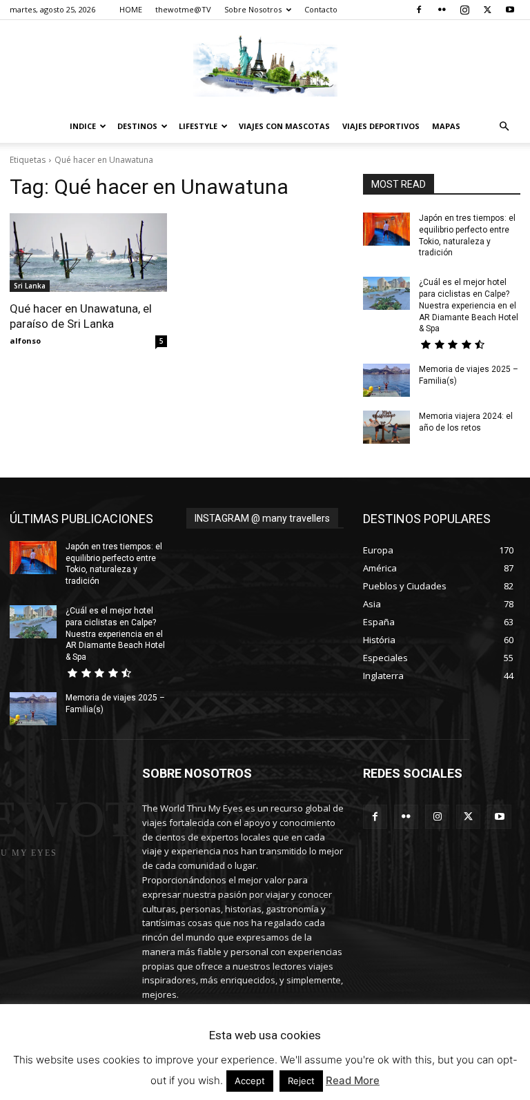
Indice (83, 126)
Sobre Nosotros (253, 9)
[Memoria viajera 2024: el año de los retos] (386, 427)
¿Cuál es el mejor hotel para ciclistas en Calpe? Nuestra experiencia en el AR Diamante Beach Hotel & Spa (468, 305)
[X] (487, 9)
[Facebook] (419, 9)
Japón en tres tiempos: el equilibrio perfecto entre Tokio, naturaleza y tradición (114, 564)
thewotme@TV (183, 9)
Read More (353, 1080)
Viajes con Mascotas (284, 126)
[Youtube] (510, 9)
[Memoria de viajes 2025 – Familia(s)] (386, 380)
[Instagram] (464, 9)
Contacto (320, 9)
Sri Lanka (30, 286)
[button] (503, 126)
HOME (130, 9)
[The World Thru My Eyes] (265, 66)
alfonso (25, 340)
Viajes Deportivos (381, 126)
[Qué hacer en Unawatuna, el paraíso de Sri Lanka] (88, 252)
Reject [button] (301, 1080)
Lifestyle (198, 126)
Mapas (446, 126)
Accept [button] (250, 1080)
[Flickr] (441, 9)
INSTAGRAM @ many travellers (262, 518)
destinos (137, 126)
